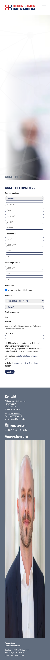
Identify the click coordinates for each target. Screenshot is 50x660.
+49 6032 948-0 (15, 413)
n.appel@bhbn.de (17, 655)
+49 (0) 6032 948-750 (20, 650)
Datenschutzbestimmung (27, 356)
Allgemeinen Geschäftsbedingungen (28, 363)
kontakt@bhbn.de (18, 419)
